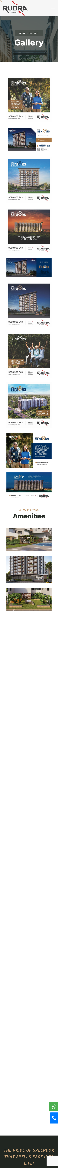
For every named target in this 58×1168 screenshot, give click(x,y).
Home (22, 33)
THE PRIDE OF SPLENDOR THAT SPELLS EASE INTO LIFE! (29, 1157)
